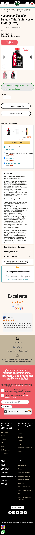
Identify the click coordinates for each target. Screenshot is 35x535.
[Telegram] (13, 512)
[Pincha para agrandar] (4, 66)
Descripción (8, 173)
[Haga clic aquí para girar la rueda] (2, 527)
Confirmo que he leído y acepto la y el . (16, 396)
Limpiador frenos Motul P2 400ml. (13, 163)
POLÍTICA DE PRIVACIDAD (17, 385)
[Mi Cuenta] (27, 3)
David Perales (10, 317)
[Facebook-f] (17, 512)
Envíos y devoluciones (11, 252)
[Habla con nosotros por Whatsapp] (3, 531)
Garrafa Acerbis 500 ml (11, 158)
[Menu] (3, 3)
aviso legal (15, 397)
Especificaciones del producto (14, 247)
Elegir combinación (10, 149)
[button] (3, 57)
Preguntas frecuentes (11, 256)
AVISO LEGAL (27, 385)
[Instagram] (10, 512)
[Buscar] (7, 3)
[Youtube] (21, 512)
